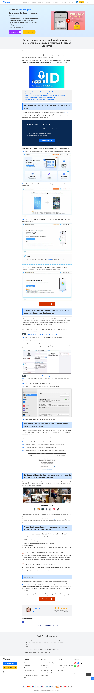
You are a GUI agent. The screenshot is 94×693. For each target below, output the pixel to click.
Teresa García (58, 51)
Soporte (71, 2)
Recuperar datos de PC (46, 673)
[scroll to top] (88, 682)
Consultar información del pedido (66, 665)
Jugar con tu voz (44, 678)
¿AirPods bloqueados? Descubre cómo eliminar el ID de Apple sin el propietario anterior (46, 640)
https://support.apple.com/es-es (57, 519)
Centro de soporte (62, 663)
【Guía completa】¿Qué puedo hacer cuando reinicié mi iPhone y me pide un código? (45, 646)
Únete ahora (88, 674)
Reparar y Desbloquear (37, 2)
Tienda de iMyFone (9, 667)
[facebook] (78, 663)
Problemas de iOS (45, 665)
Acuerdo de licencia (28, 673)
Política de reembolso (29, 678)
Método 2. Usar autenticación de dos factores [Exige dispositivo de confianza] (43, 93)
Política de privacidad (29, 670)
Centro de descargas (9, 663)
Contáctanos (27, 665)
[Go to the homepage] (7, 2)
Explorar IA (55, 2)
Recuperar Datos (25, 2)
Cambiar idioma (8, 672)
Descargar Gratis (14, 32)
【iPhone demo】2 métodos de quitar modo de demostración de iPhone (42, 649)
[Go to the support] (92, 678)
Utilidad (48, 2)
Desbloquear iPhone (31, 51)
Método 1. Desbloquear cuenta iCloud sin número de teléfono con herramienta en (46, 92)
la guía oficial (49, 259)
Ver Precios (28, 32)
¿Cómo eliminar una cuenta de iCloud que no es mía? (37, 652)
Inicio (24, 51)
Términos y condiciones (29, 668)
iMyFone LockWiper (27, 584)
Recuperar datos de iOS (46, 670)
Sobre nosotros (28, 663)
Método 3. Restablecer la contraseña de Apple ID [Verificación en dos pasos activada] (45, 95)
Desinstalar (60, 670)
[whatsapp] (75, 666)
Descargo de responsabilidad (31, 675)
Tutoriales (63, 2)
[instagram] (78, 666)
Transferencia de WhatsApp (47, 663)
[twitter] (81, 663)
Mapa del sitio (61, 668)
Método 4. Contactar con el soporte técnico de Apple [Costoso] (40, 97)
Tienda (82, 2)
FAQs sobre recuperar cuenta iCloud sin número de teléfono (39, 99)
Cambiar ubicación (45, 668)
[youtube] (75, 663)
